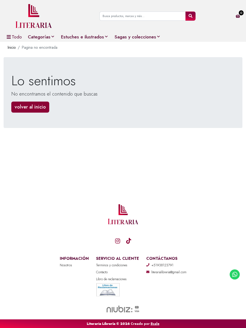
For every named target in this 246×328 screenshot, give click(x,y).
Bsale (155, 323)
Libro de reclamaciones (111, 279)
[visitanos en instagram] (117, 241)
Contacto (102, 272)
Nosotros (66, 265)
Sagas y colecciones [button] (135, 36)
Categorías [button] (39, 36)
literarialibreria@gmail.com (168, 272)
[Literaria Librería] (34, 16)
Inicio (11, 47)
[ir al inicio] (123, 226)
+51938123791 (162, 265)
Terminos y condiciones (111, 265)
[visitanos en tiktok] (128, 241)
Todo (17, 36)
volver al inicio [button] (30, 106)
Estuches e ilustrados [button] (82, 36)
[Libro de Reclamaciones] (108, 289)
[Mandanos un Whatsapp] (235, 274)
